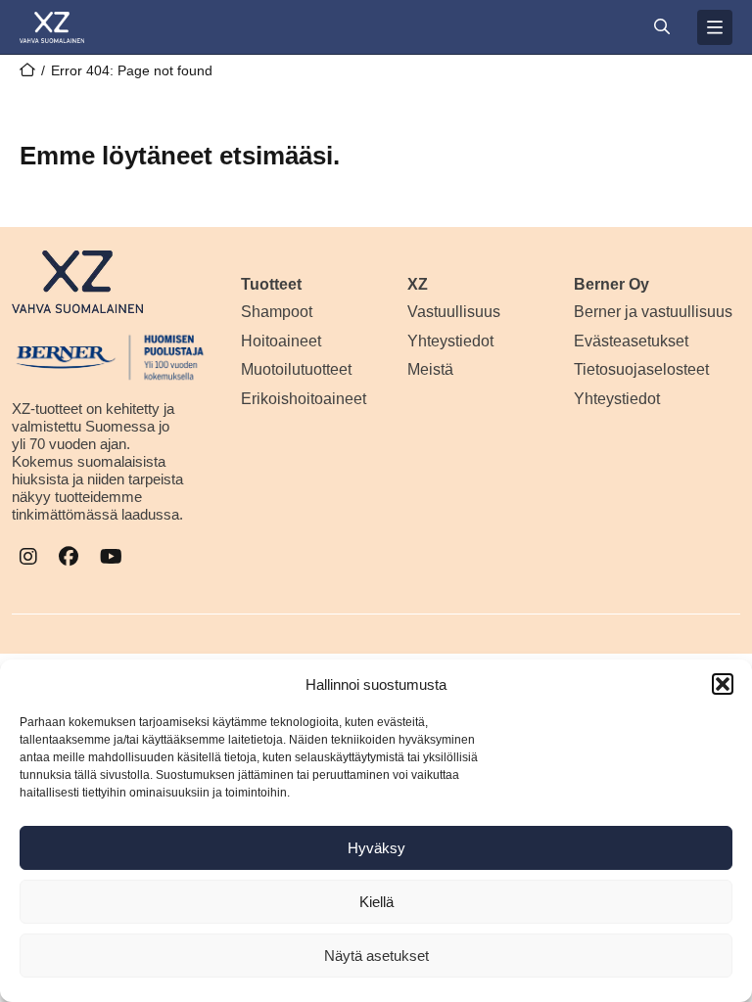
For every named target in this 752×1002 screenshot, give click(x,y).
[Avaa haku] (662, 27)
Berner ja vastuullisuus (653, 311)
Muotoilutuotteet (296, 369)
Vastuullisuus (453, 311)
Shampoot (276, 311)
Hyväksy (376, 848)
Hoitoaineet (281, 341)
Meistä (430, 369)
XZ (417, 284)
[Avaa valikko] (714, 27)
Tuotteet (271, 284)
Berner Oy (611, 284)
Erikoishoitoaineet (303, 398)
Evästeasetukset (631, 341)
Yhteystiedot (450, 341)
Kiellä (376, 901)
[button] (722, 684)
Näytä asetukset (376, 955)
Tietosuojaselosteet (641, 369)
